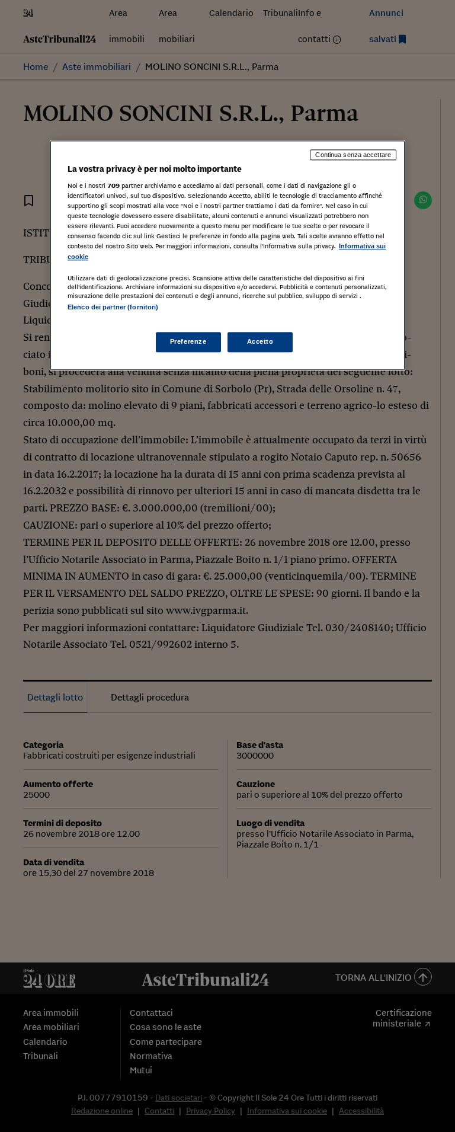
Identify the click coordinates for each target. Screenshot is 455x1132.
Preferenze (188, 341)
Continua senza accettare (353, 154)
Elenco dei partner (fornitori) (113, 307)
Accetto (260, 341)
